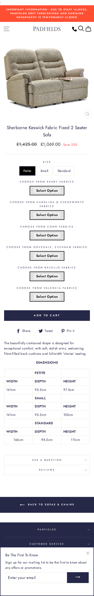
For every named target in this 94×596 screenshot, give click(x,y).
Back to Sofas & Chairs (50, 504)
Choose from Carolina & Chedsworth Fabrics (47, 204)
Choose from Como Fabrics (47, 226)
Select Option (47, 190)
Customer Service (47, 544)
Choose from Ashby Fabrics (47, 182)
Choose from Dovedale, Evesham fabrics (47, 247)
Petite (27, 170)
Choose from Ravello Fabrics (47, 267)
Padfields (47, 529)
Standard (64, 170)
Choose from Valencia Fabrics (47, 288)
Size (47, 162)
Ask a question (47, 460)
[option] (47, 13)
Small (44, 170)
